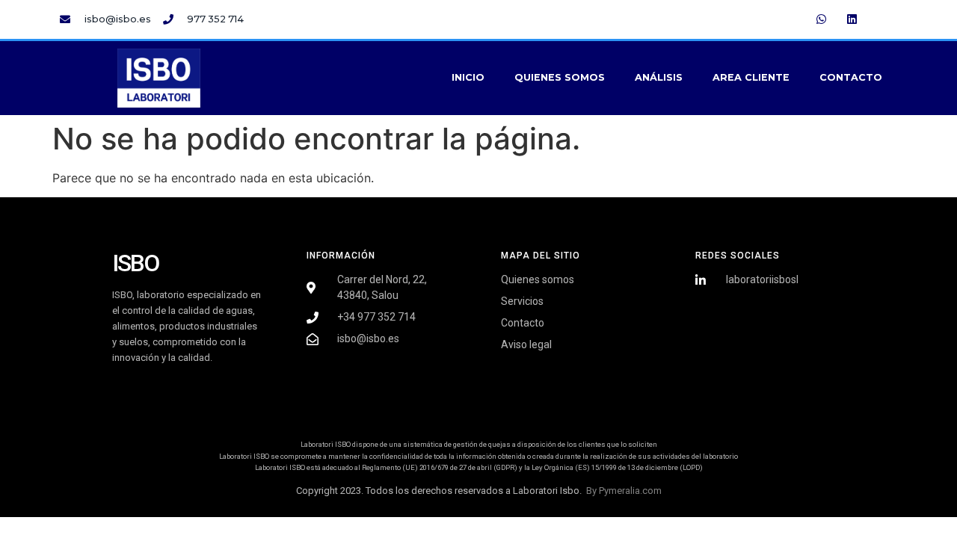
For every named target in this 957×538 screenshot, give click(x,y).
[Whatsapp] (821, 18)
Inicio (468, 77)
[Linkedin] (852, 18)
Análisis (659, 77)
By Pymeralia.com (624, 490)
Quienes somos (559, 77)
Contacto (850, 77)
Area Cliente (751, 77)
